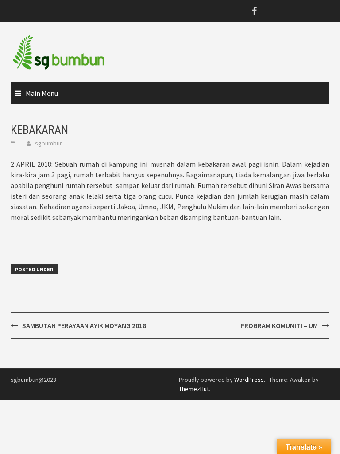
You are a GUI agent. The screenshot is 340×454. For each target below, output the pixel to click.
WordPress (249, 380)
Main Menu (42, 93)
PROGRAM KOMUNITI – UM (279, 325)
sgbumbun (49, 143)
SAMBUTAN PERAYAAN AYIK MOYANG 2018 (84, 325)
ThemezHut (194, 389)
